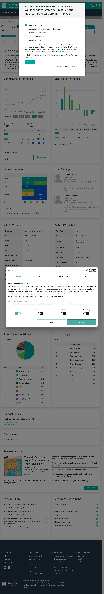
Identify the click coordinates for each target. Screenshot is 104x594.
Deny (52, 322)
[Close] (83, 5)
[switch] (40, 313)
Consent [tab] (18, 276)
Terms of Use (29, 57)
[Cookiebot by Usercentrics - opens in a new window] (87, 270)
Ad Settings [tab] (63, 276)
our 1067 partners (20, 286)
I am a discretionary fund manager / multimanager (44, 29)
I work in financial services (36, 36)
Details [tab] (40, 276)
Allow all (82, 322)
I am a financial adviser (35, 25)
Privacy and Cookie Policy (66, 51)
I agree (29, 62)
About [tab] (86, 276)
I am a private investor (35, 40)
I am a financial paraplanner (37, 33)
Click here (74, 66)
